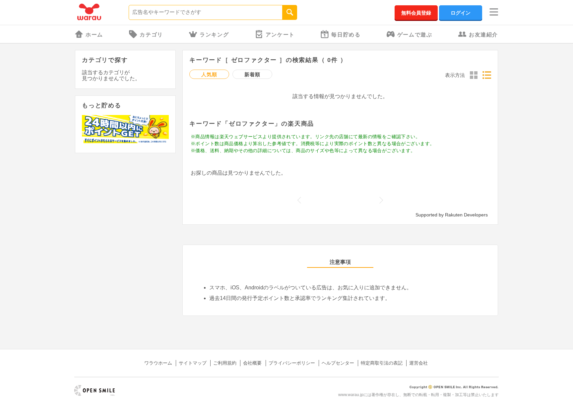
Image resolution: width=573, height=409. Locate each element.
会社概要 (252, 363)
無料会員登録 (416, 13)
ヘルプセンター (338, 363)
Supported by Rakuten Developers (451, 214)
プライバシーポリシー (292, 363)
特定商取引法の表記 (382, 363)
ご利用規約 (224, 363)
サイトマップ (193, 363)
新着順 (252, 74)
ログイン (461, 13)
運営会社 (418, 363)
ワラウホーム (158, 363)
